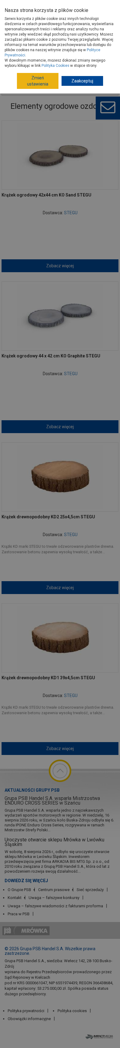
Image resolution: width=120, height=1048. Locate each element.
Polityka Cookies (55, 65)
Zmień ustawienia (37, 80)
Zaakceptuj (82, 80)
